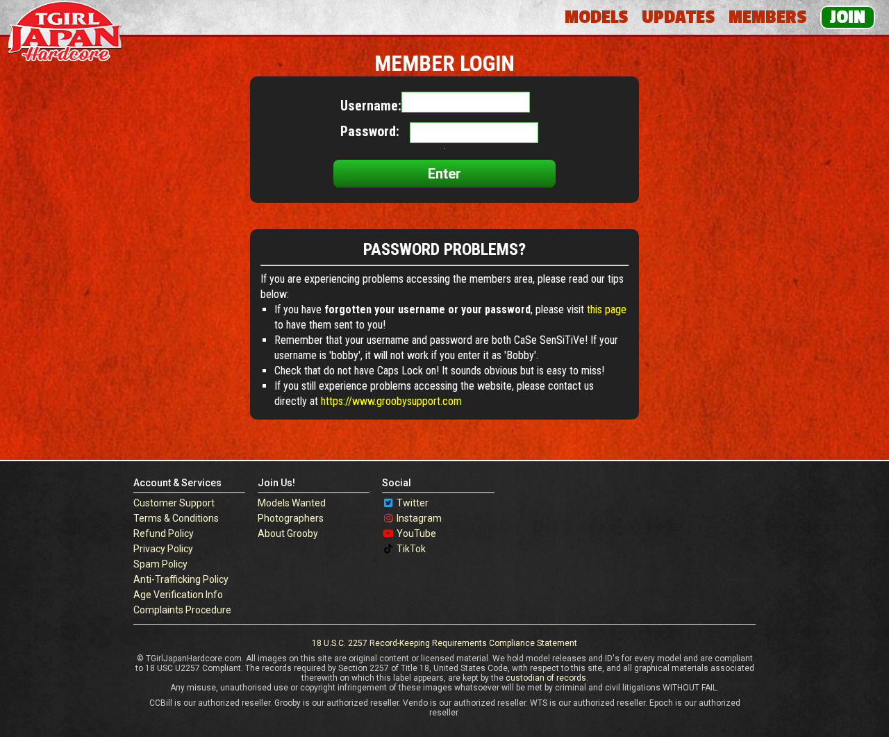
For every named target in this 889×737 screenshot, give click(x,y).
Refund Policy (163, 533)
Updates (678, 17)
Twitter (413, 502)
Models (596, 17)
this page (606, 309)
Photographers (291, 518)
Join (847, 17)
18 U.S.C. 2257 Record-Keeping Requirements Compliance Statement (444, 643)
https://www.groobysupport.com (391, 401)
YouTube (416, 533)
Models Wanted (292, 502)
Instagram (419, 518)
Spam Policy (160, 564)
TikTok (411, 548)
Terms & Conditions (176, 518)
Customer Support (174, 502)
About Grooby (288, 533)
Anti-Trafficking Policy (181, 579)
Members (767, 17)
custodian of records (546, 678)
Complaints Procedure (182, 609)
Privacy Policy (163, 548)
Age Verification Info (178, 594)
